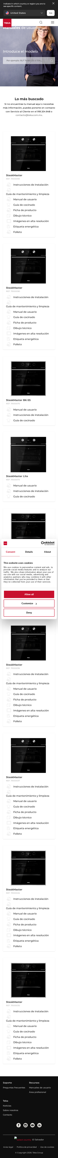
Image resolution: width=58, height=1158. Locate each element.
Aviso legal (8, 1147)
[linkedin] (39, 1125)
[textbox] (29, 60)
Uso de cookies (47, 1147)
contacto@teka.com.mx (29, 115)
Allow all (29, 594)
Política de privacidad (27, 1147)
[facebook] (18, 1125)
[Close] (53, 3)
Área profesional (37, 1092)
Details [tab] (29, 551)
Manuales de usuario (40, 1087)
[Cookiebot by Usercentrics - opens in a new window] (41, 543)
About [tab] (47, 551)
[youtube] (32, 1125)
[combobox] (29, 60)
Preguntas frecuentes (14, 1087)
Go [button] (50, 13)
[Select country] (46, 22)
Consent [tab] (10, 551)
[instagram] (25, 1125)
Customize (27, 603)
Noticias (7, 1105)
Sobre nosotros (10, 1110)
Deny (29, 612)
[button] (24, 13)
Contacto (7, 1114)
